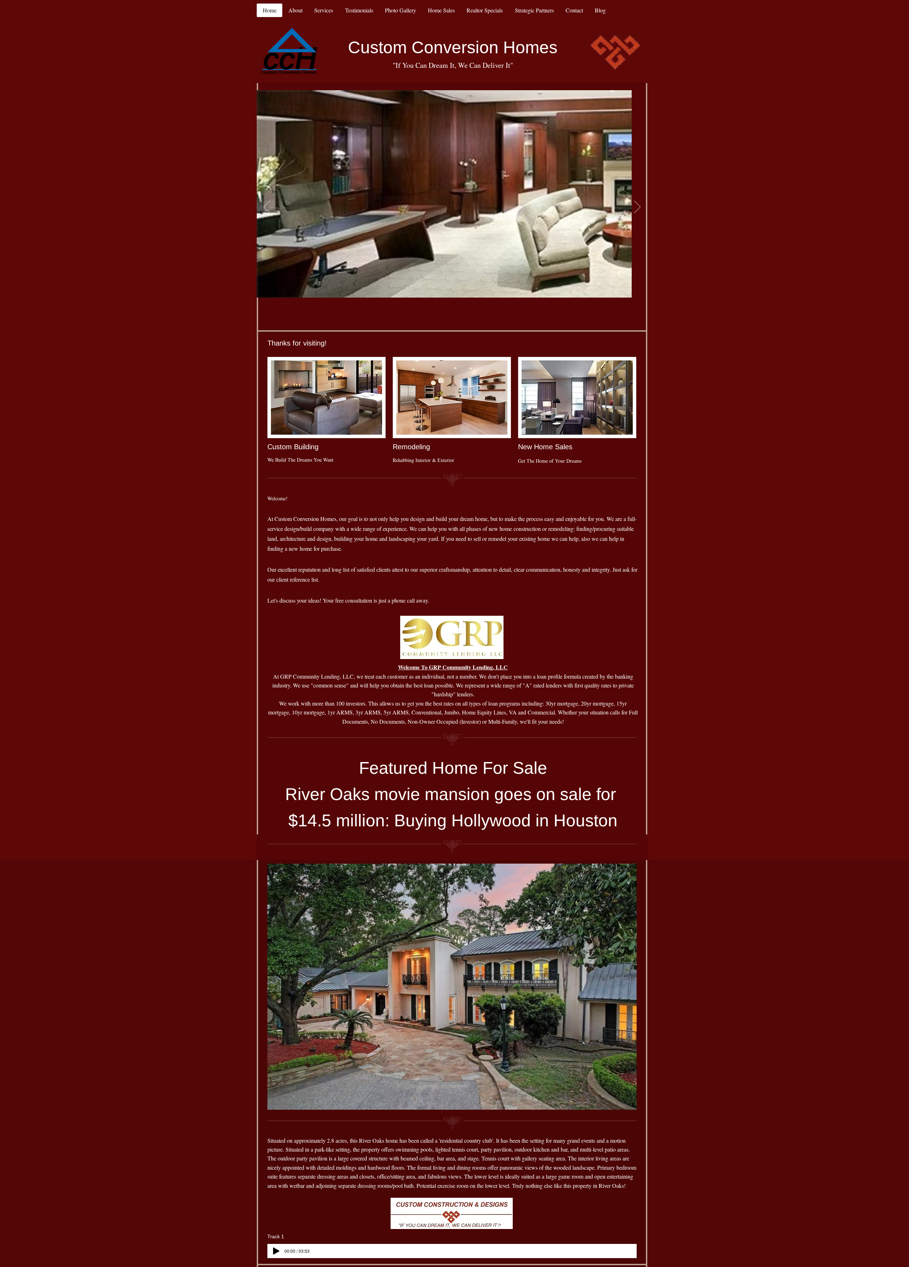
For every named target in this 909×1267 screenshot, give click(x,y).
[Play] (276, 1251)
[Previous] (266, 207)
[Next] (637, 207)
